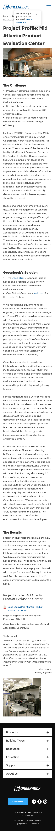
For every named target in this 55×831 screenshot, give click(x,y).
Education (27, 757)
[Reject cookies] (36, 14)
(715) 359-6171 (22, 824)
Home (5, 16)
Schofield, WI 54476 (34, 821)
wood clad (17, 278)
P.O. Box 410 (19, 821)
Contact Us (35, 824)
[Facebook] (39, 801)
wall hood (39, 293)
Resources (27, 749)
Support (27, 765)
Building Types (27, 740)
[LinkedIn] (34, 801)
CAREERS (17, 801)
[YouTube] (45, 801)
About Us (27, 773)
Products (27, 732)
